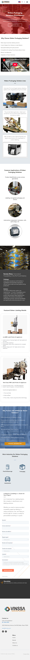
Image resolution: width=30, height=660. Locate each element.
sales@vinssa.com (6, 628)
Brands (14, 640)
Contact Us (15, 25)
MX (23, 5)
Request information (15, 443)
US (22, 2)
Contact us (15, 645)
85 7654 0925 (5, 622)
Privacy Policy (26, 654)
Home (13, 637)
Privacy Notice (5, 576)
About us (14, 643)
